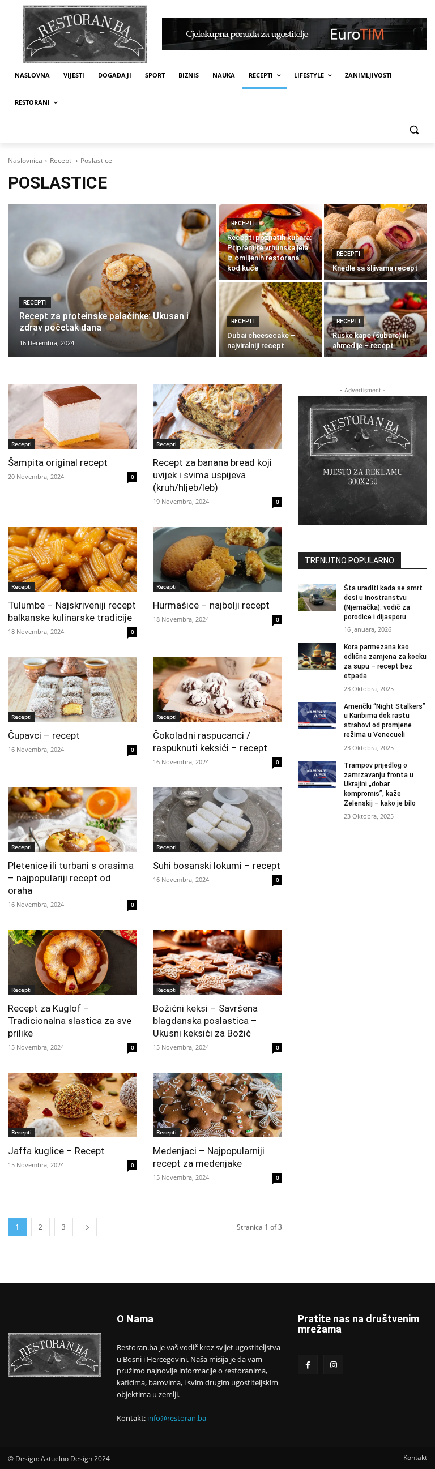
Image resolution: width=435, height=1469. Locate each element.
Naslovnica (25, 160)
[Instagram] (333, 1364)
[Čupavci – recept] (72, 689)
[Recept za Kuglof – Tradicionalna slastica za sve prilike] (72, 962)
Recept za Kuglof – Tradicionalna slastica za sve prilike (69, 1021)
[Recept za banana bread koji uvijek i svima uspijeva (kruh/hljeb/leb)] (217, 416)
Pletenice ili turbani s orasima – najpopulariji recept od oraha (71, 878)
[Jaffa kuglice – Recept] (72, 1105)
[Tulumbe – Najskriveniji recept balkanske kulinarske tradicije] (72, 559)
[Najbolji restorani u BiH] (85, 34)
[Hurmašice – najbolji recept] (217, 559)
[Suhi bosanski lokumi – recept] (217, 819)
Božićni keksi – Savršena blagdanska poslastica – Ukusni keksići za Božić (205, 1021)
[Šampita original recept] (72, 416)
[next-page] (87, 1227)
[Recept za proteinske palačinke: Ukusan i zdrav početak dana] (112, 280)
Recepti (61, 160)
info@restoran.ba (176, 1418)
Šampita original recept (58, 462)
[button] (413, 130)
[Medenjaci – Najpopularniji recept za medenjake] (217, 1105)
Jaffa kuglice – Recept (56, 1151)
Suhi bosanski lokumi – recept (216, 865)
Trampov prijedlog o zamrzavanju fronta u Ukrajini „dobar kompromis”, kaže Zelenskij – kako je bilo (380, 784)
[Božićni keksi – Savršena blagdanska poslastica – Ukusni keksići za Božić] (217, 962)
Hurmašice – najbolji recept (211, 605)
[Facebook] (308, 1364)
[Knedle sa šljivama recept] (375, 242)
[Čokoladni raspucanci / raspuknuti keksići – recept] (217, 689)
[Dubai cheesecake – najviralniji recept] (270, 319)
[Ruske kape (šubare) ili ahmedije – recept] (375, 319)
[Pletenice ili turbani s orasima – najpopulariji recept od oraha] (72, 819)
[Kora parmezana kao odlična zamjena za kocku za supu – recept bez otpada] (317, 656)
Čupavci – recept (44, 735)
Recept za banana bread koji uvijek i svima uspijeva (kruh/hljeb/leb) (212, 475)
